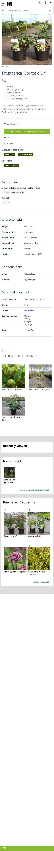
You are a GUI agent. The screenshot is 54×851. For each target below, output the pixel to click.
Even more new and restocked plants (33, 490)
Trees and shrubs (11, 165)
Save (8, 137)
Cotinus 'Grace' (10, 536)
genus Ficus (9, 154)
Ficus (26, 305)
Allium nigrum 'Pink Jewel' (15, 572)
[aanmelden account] (45, 4)
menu (3, 5)
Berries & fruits (18, 192)
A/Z (4, 10)
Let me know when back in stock (29, 131)
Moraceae (29, 310)
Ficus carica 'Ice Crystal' (40, 389)
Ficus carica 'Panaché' (12, 389)
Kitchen (6, 192)
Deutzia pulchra (35, 536)
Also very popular (40, 582)
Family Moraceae (25, 154)
